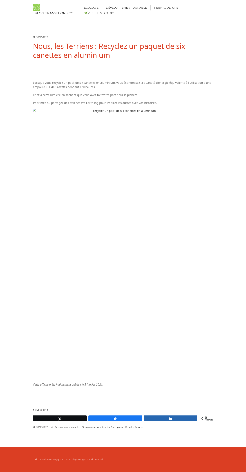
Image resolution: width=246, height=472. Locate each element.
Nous (113, 427)
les (108, 427)
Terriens (139, 427)
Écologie (91, 7)
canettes (101, 427)
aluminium (91, 427)
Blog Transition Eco (54, 13)
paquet (120, 427)
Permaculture (166, 7)
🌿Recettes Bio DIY (99, 13)
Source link (40, 410)
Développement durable (126, 7)
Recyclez (129, 427)
